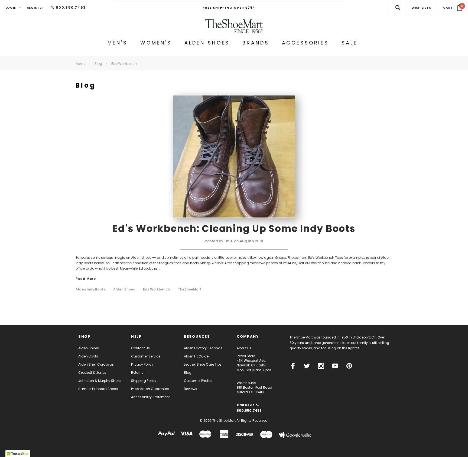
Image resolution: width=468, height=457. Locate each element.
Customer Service (145, 356)
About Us (244, 348)
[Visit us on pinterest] (349, 366)
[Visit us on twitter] (307, 366)
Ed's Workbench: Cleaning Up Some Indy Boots (233, 228)
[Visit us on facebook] (293, 366)
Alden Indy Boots (90, 289)
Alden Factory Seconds (203, 348)
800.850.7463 (70, 7)
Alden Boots (88, 356)
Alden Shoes (124, 289)
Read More (86, 279)
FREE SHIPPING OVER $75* (229, 7)
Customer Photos (198, 380)
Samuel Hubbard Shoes (98, 388)
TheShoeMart (190, 289)
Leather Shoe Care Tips (203, 364)
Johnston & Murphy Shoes (99, 380)
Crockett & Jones (92, 372)
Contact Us (140, 348)
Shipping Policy (143, 380)
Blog (187, 372)
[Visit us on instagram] (321, 366)
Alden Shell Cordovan (96, 364)
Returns (137, 372)
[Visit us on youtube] (335, 366)
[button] (452, 7)
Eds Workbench (156, 289)
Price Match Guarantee (150, 388)
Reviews (190, 388)
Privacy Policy (142, 364)
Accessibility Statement (150, 397)
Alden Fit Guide (196, 356)
